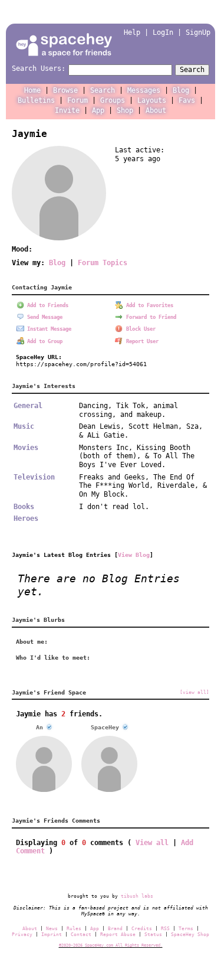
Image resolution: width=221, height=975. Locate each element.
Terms (186, 928)
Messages (143, 90)
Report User (141, 341)
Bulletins (36, 100)
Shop (125, 110)
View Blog (134, 554)
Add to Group (43, 341)
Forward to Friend (149, 317)
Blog (181, 90)
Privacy (22, 934)
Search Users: (38, 68)
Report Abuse (118, 934)
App (98, 110)
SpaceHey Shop (190, 934)
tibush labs (137, 896)
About (156, 110)
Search (192, 70)
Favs (187, 100)
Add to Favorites (148, 305)
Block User (139, 329)
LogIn (163, 32)
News (52, 928)
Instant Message (47, 329)
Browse (65, 90)
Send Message (43, 317)
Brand (115, 928)
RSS (165, 928)
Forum (77, 100)
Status (153, 934)
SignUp (198, 32)
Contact (81, 934)
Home (32, 90)
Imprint (51, 934)
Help (132, 32)
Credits (141, 928)
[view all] (194, 692)
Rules (74, 928)
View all (152, 843)
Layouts (151, 100)
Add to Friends (46, 305)
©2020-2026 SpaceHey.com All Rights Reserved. (111, 945)
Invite (67, 110)
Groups (112, 100)
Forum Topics (102, 263)
